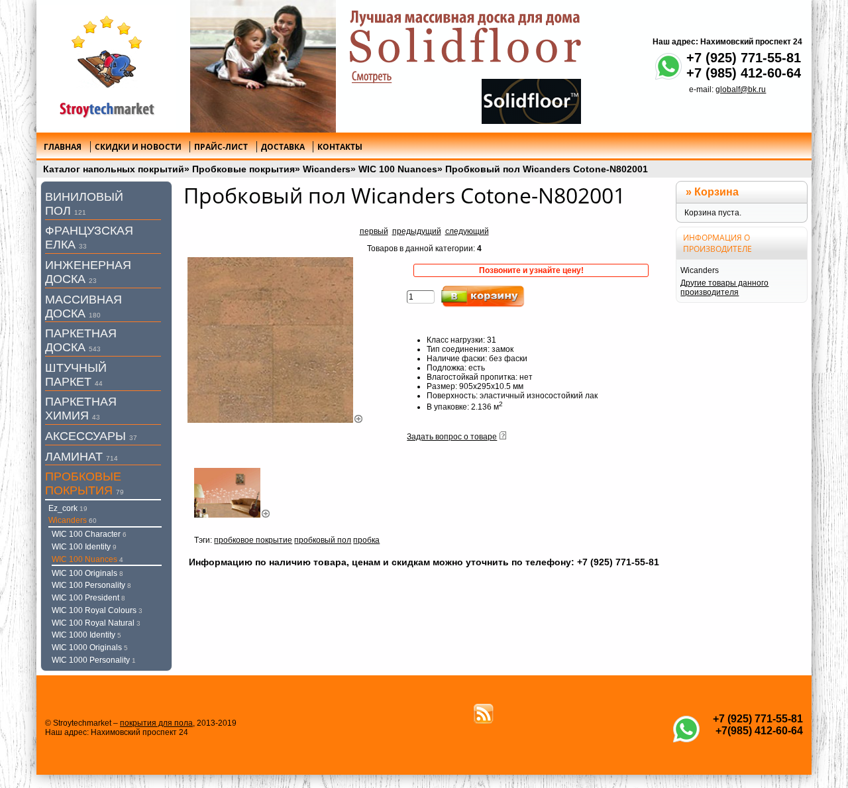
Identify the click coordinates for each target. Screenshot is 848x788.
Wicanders (326, 169)
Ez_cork (67, 508)
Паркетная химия (81, 408)
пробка (366, 540)
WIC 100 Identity (84, 546)
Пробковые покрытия (243, 169)
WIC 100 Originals (87, 573)
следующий (467, 231)
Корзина (716, 191)
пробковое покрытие (253, 540)
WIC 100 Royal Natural (96, 623)
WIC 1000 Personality (94, 660)
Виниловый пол (84, 203)
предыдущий (416, 231)
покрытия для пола (156, 723)
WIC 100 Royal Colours (97, 610)
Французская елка (89, 237)
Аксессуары (91, 436)
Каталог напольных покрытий (113, 169)
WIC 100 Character (89, 534)
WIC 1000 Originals (90, 647)
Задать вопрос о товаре (452, 436)
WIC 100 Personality (91, 585)
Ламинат (81, 456)
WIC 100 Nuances (397, 169)
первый (374, 231)
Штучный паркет (76, 374)
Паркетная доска (81, 340)
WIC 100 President (88, 597)
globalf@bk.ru (741, 89)
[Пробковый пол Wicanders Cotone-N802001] (275, 420)
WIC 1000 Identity (86, 635)
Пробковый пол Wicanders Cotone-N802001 (546, 169)
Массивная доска (83, 306)
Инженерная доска (88, 272)
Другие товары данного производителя (724, 287)
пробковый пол (322, 540)
